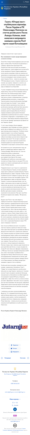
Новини (5, 18)
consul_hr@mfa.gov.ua (20, 392)
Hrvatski (16, 405)
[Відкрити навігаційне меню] (2, 2)
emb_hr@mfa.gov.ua (9, 392)
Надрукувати (16, 351)
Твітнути (15, 348)
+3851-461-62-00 (15, 383)
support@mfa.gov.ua (15, 421)
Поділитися (15, 345)
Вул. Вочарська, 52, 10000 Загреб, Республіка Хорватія (15, 375)
